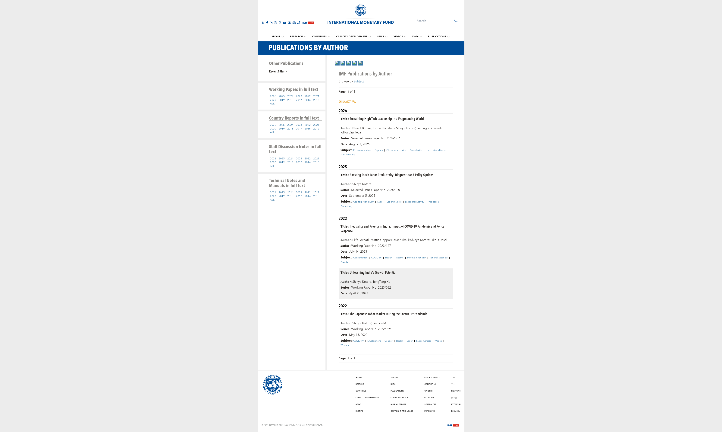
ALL (272, 103)
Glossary (429, 397)
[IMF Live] (453, 425)
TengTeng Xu (381, 281)
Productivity (347, 206)
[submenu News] (386, 36)
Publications (437, 37)
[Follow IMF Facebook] (267, 22)
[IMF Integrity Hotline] (298, 22)
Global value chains (396, 150)
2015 (316, 100)
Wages (438, 341)
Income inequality (416, 258)
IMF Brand (429, 411)
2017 (299, 100)
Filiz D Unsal (439, 240)
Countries (319, 37)
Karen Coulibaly (384, 128)
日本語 (454, 397)
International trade (436, 150)
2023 (299, 96)
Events (359, 411)
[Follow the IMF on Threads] (279, 22)
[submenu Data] (421, 36)
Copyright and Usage (402, 411)
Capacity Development (351, 37)
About (276, 37)
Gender (388, 341)
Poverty (344, 262)
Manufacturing (348, 155)
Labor (380, 202)
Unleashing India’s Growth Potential (373, 272)
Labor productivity (414, 202)
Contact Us (430, 384)
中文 (453, 384)
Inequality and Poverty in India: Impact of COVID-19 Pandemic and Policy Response (392, 228)
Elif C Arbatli (360, 240)
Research (296, 37)
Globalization (416, 150)
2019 (282, 100)
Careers (428, 391)
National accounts (438, 258)
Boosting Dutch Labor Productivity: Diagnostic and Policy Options (391, 174)
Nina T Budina (362, 128)
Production (433, 202)
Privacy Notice (432, 377)
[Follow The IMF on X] (263, 22)
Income (399, 258)
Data (415, 37)
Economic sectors (362, 150)
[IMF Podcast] (289, 22)
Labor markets (394, 202)
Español (455, 411)
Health (388, 258)
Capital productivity (363, 202)
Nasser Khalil (400, 240)
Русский (456, 404)
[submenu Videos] (405, 36)
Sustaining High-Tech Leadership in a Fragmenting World (387, 118)
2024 (290, 96)
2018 (290, 100)
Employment (374, 341)
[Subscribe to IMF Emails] (294, 22)
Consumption (360, 258)
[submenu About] (282, 36)
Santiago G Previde (429, 128)
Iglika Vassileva (351, 132)
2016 (308, 100)
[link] (337, 63)
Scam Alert (430, 404)
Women (345, 345)
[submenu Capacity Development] (369, 36)
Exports (379, 150)
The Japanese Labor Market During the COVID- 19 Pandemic (388, 313)
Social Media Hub (399, 397)
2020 (273, 100)
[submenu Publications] (448, 36)
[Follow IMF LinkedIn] (271, 22)
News (380, 37)
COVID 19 (376, 258)
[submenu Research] (305, 36)
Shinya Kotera (405, 128)
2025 (282, 96)
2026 (273, 96)
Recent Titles (276, 71)
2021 (316, 96)
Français (456, 391)
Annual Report (398, 404)
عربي (453, 377)
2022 (308, 96)
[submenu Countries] (329, 36)
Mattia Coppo (380, 240)
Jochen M (379, 323)
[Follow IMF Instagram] (275, 22)
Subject (359, 81)
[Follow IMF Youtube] (284, 22)
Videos (398, 37)
